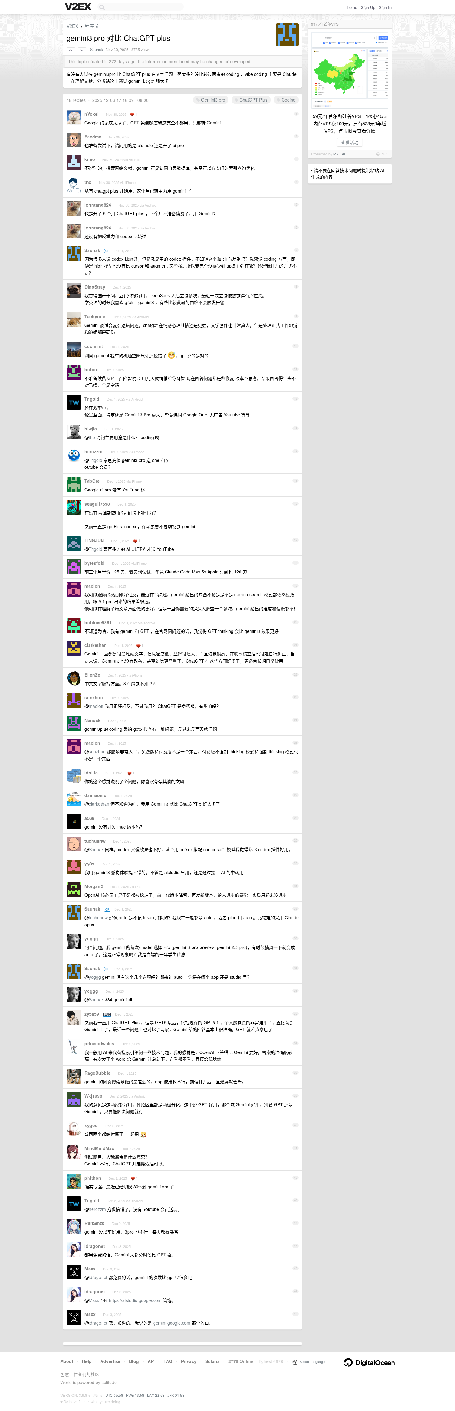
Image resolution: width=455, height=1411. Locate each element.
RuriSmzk (94, 1223)
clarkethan (95, 645)
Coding (288, 100)
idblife (91, 772)
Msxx (90, 1268)
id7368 (339, 153)
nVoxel (91, 114)
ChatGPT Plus (252, 100)
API (151, 1361)
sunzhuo (93, 697)
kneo (89, 159)
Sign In (385, 7)
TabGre (92, 481)
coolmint (93, 346)
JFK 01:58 (175, 1395)
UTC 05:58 (114, 1395)
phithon (92, 1178)
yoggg (91, 938)
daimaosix (95, 795)
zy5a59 (91, 1014)
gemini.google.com (171, 1323)
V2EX (72, 26)
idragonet (94, 1246)
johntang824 (97, 205)
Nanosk (92, 720)
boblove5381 (98, 622)
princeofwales (99, 1043)
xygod (91, 1125)
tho (88, 182)
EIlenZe (92, 675)
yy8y (89, 863)
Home (352, 7)
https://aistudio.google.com (135, 1300)
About (66, 1361)
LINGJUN (94, 540)
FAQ (167, 1361)
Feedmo (93, 136)
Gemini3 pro (212, 100)
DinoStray (94, 287)
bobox (91, 369)
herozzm (93, 451)
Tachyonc (94, 316)
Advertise (110, 1361)
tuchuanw (95, 841)
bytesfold (94, 563)
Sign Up (368, 7)
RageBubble (97, 1073)
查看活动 (349, 142)
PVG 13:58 (135, 1395)
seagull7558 (97, 504)
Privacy (189, 1361)
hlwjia (90, 428)
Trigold (91, 399)
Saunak (96, 49)
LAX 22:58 (156, 1395)
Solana (212, 1361)
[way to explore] (78, 7)
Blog (134, 1361)
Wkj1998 (93, 1096)
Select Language (311, 1361)
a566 (89, 818)
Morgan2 (93, 886)
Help (87, 1361)
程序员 (92, 26)
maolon (92, 586)
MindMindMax (99, 1148)
